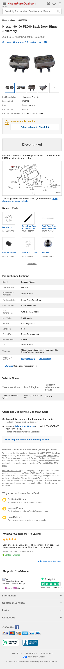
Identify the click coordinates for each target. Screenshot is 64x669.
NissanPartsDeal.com (11, 471)
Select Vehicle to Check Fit (35, 127)
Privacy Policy (47, 653)
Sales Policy (16, 653)
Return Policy (45, 359)
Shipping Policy (28, 359)
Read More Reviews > (52, 561)
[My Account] (54, 3)
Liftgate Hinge (53, 456)
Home (4, 20)
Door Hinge (41, 456)
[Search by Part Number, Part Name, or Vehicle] (58, 11)
